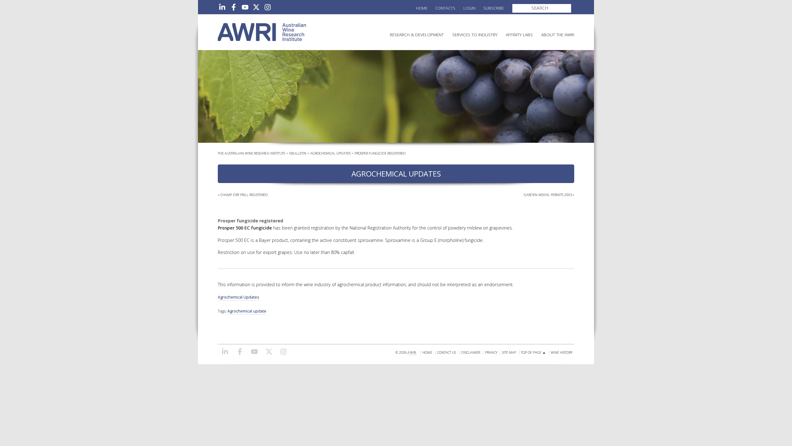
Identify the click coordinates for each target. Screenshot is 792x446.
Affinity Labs (519, 34)
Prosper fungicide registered (380, 153)
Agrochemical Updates (330, 153)
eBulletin (297, 153)
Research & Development (417, 34)
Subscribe (493, 8)
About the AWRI (557, 34)
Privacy (491, 352)
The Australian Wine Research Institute (251, 153)
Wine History (561, 352)
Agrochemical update (246, 311)
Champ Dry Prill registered (244, 194)
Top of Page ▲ (533, 352)
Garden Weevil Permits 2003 (548, 194)
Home (422, 8)
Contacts (445, 8)
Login (469, 8)
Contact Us (446, 352)
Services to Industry (474, 34)
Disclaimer (470, 352)
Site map (509, 352)
